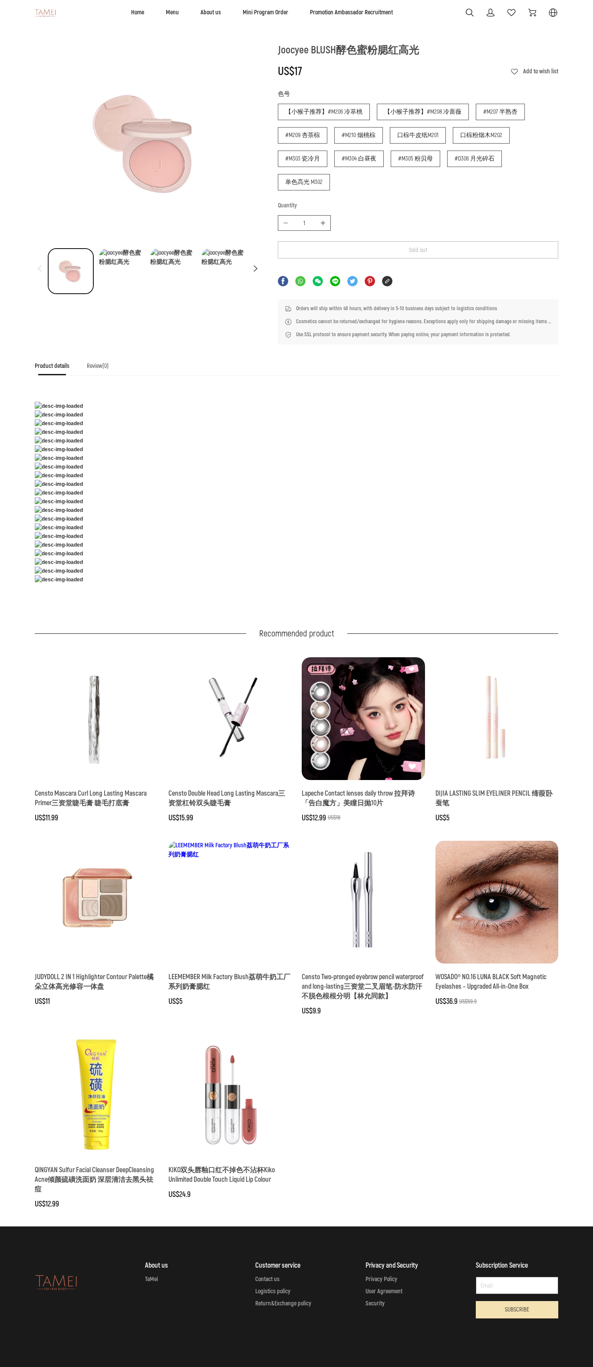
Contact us (267, 1279)
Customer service (277, 1265)
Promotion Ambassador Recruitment (351, 12)
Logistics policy (272, 1291)
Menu (172, 12)
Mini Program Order (265, 12)
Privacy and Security (392, 1265)
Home (137, 12)
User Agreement (384, 1291)
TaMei (151, 1279)
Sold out (418, 250)
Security (375, 1303)
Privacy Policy (381, 1279)
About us (211, 12)
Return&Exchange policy (283, 1303)
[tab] (52, 368)
